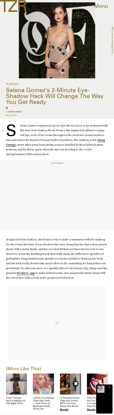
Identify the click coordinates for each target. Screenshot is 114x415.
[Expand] (99, 387)
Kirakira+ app (26, 273)
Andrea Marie (15, 112)
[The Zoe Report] (13, 6)
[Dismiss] (109, 387)
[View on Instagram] (57, 323)
